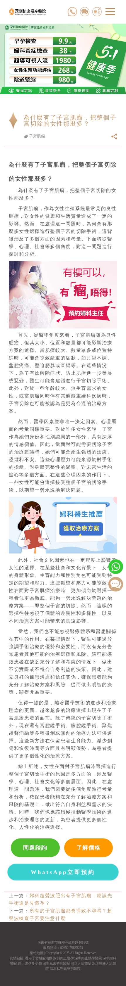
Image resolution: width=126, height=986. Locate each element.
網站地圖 (37, 953)
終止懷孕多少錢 (30, 963)
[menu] (110, 12)
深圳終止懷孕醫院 (88, 958)
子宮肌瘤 (36, 136)
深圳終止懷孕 (63, 958)
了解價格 (88, 848)
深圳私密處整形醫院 (65, 969)
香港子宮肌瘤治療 (38, 958)
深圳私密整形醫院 (56, 963)
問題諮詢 (35, 848)
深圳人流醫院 (81, 963)
